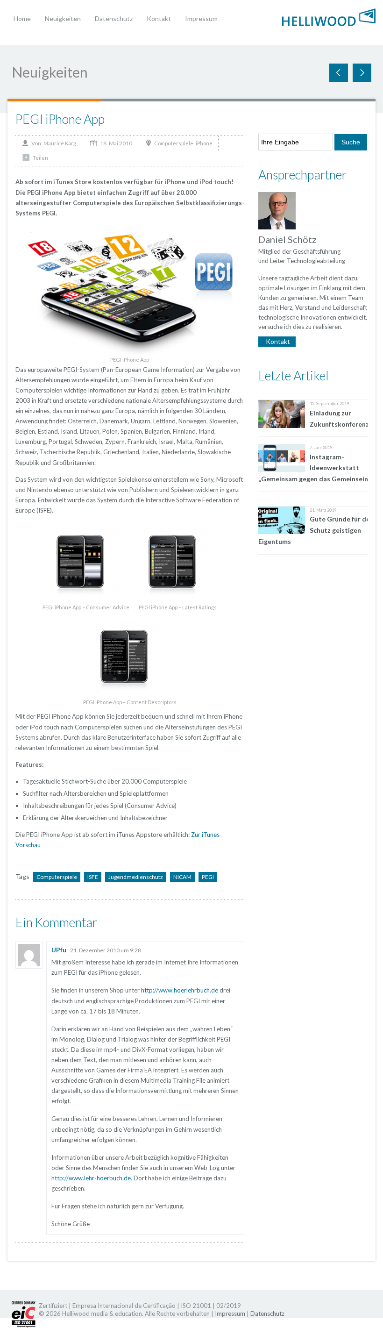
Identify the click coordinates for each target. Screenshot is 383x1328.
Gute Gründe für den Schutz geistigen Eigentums (316, 530)
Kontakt (159, 18)
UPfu (58, 950)
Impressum (201, 18)
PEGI (208, 876)
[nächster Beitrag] (338, 73)
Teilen (40, 158)
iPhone (204, 143)
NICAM (182, 876)
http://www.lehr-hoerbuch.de (91, 1178)
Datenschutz (114, 18)
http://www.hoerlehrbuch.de (179, 990)
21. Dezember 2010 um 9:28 (105, 950)
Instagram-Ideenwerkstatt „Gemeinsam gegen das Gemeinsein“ (314, 468)
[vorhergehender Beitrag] (362, 73)
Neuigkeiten (63, 18)
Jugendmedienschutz (135, 876)
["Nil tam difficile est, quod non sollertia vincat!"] (329, 16)
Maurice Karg (59, 143)
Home (22, 18)
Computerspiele (173, 143)
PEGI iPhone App (60, 119)
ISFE (92, 876)
